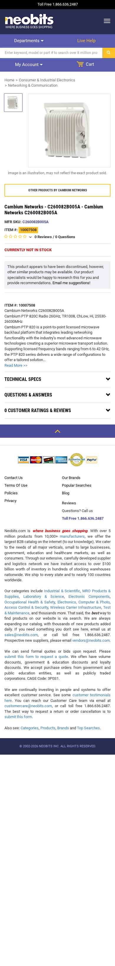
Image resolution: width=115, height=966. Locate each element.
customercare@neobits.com (28, 706)
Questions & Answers (28, 395)
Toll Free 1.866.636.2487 (83, 518)
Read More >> (15, 365)
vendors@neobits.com (91, 640)
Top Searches (88, 728)
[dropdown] (105, 21)
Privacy (10, 500)
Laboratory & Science (43, 596)
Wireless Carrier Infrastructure (75, 607)
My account (27, 64)
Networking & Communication (33, 85)
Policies (11, 493)
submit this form (18, 717)
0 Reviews (43, 237)
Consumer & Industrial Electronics (47, 80)
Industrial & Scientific (62, 591)
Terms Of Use (15, 485)
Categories (30, 728)
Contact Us (13, 477)
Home (9, 80)
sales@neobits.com (21, 635)
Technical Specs (22, 379)
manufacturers (72, 536)
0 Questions (65, 237)
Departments (27, 40)
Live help (86, 40)
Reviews (69, 503)
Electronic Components (89, 596)
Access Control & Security (26, 607)
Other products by (57, 190)
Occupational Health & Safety (29, 602)
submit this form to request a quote (36, 656)
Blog (65, 493)
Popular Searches (76, 485)
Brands (63, 728)
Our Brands (71, 477)
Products (47, 728)
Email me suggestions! (71, 283)
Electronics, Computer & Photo (84, 602)
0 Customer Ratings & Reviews (37, 410)
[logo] (29, 21)
